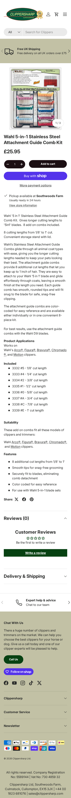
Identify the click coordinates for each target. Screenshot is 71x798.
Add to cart (48, 163)
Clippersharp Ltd (21, 758)
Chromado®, (58, 442)
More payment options (35, 185)
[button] (56, 14)
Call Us (13, 659)
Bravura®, (44, 350)
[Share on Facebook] (24, 499)
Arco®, (19, 350)
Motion (18, 354)
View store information (23, 205)
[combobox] (35, 32)
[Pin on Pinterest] (31, 499)
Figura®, (30, 350)
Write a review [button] (35, 553)
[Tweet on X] (16, 499)
